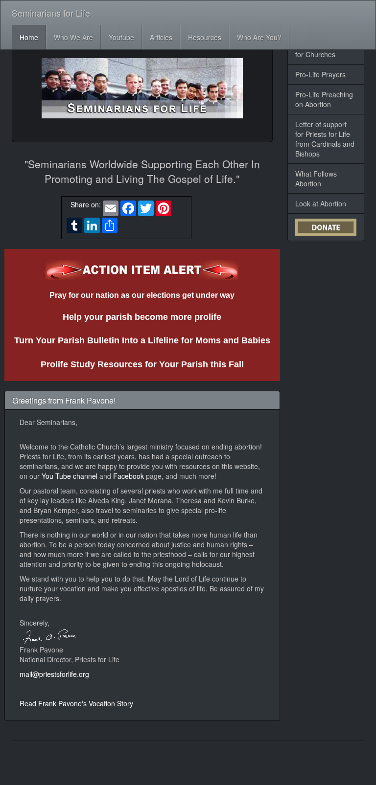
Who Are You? (259, 37)
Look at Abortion (320, 203)
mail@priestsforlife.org (54, 674)
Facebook (129, 476)
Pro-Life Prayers (320, 74)
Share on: (84, 204)
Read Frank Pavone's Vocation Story (76, 703)
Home (29, 37)
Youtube (121, 37)
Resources (204, 37)
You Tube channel (70, 476)
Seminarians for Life (51, 12)
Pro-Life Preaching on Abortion (324, 99)
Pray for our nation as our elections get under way (142, 295)
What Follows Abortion (316, 178)
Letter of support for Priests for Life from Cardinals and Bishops (324, 138)
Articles (161, 37)
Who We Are (73, 37)
